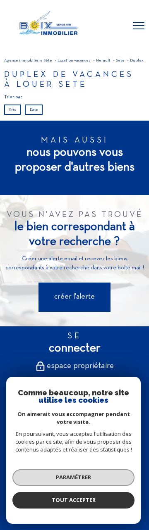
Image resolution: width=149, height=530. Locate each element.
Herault (103, 60)
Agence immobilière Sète (28, 60)
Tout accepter (74, 500)
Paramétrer (73, 477)
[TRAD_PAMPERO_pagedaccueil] (47, 37)
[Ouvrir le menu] (138, 26)
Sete (120, 60)
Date (33, 110)
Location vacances (74, 60)
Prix (12, 110)
